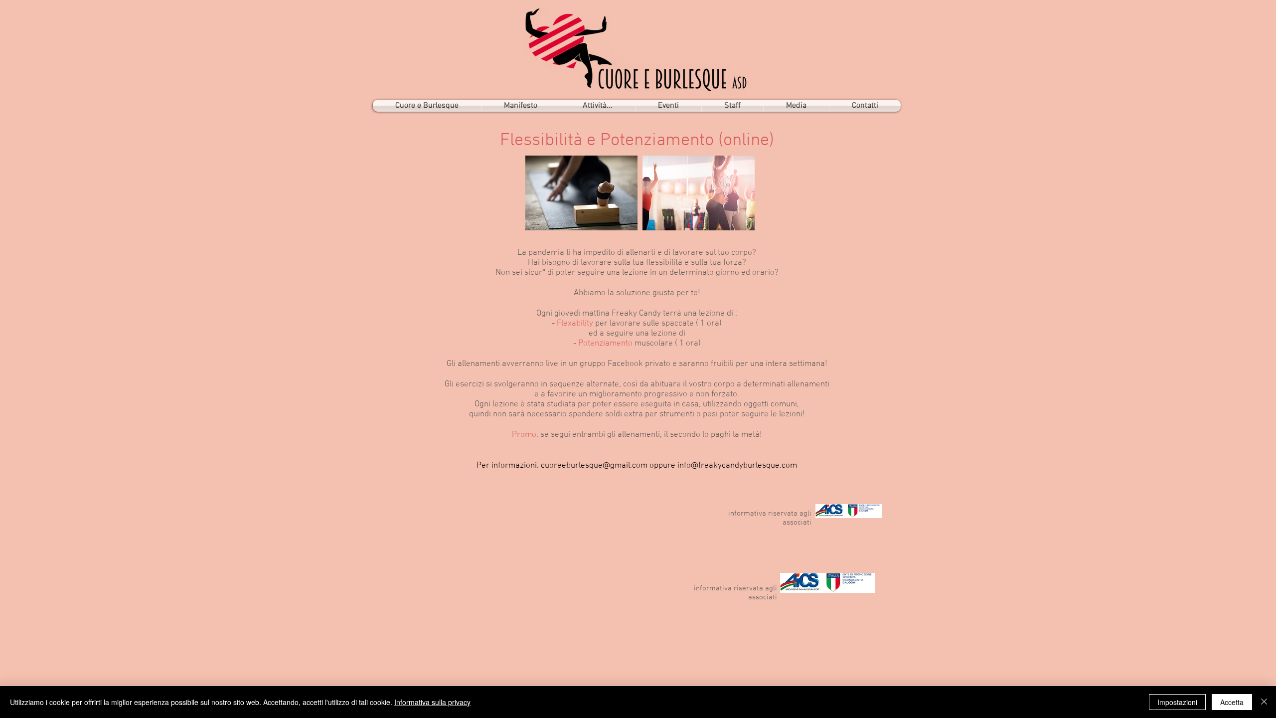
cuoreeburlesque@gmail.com (594, 466)
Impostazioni (1177, 702)
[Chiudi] (1264, 702)
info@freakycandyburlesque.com (737, 466)
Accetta (1232, 702)
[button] (597, 106)
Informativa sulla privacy (432, 702)
